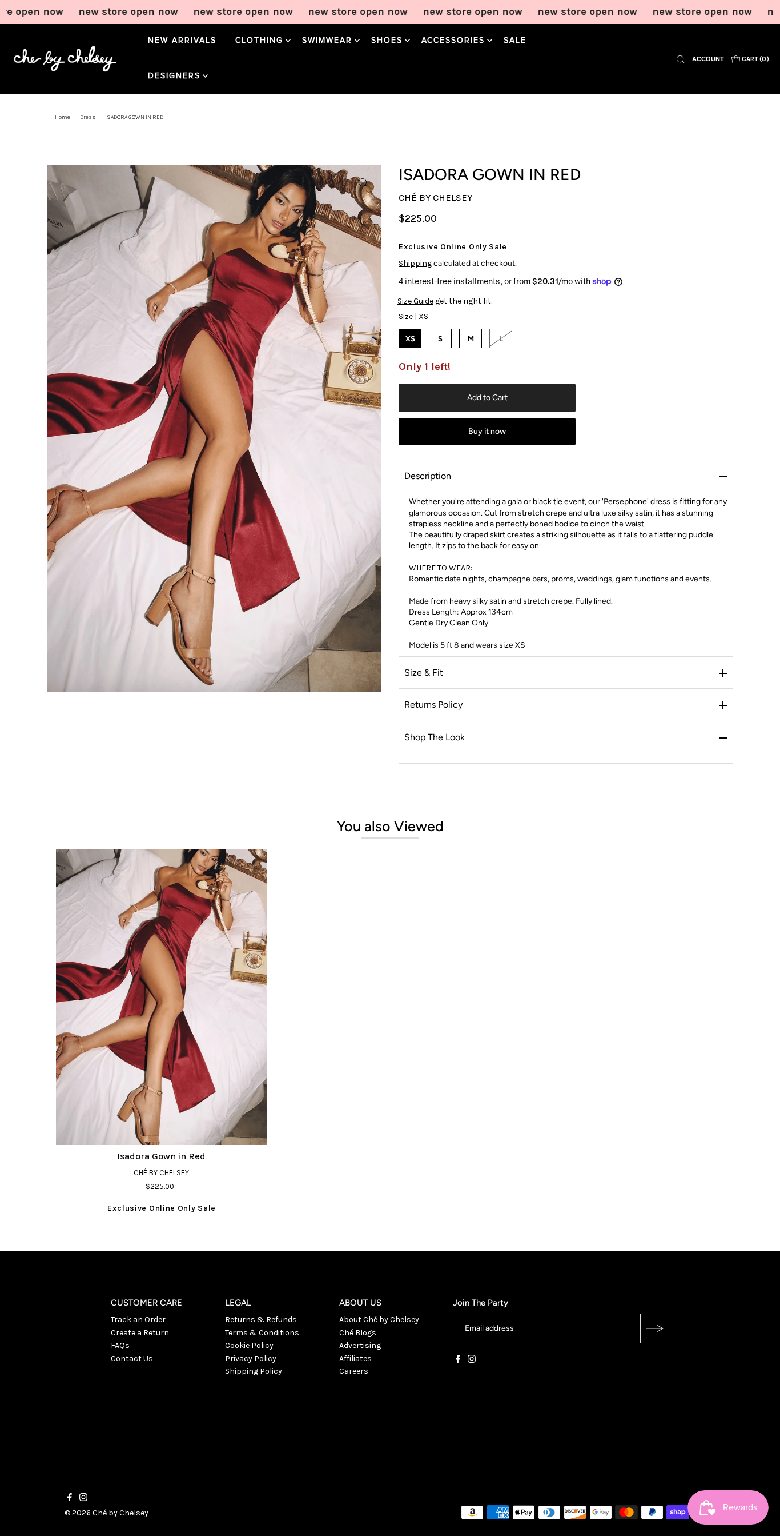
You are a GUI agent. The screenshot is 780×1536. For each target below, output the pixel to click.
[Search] (680, 59)
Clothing (259, 41)
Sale (515, 41)
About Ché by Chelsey (379, 1319)
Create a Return (140, 1333)
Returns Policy (433, 704)
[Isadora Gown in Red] (161, 997)
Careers (353, 1371)
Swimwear (327, 41)
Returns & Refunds (261, 1319)
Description (427, 475)
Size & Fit (423, 672)
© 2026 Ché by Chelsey (106, 1513)
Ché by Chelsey (435, 197)
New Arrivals (182, 41)
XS (410, 338)
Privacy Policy (250, 1358)
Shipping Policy (253, 1371)
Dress (87, 117)
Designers (174, 76)
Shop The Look (434, 737)
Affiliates (355, 1358)
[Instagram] (472, 1360)
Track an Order (138, 1319)
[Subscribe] (654, 1328)
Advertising (360, 1345)
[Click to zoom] (363, 183)
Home (62, 117)
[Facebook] (458, 1360)
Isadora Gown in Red (161, 1156)
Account (708, 58)
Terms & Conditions (262, 1333)
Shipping (415, 263)
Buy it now (487, 431)
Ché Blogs (357, 1333)
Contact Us (132, 1358)
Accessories (453, 41)
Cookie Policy (249, 1345)
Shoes (387, 41)
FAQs (120, 1345)
